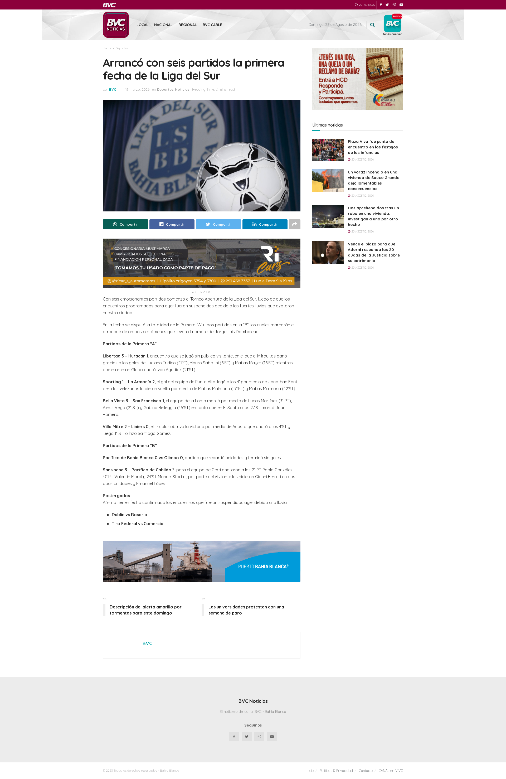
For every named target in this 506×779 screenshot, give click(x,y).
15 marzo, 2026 (137, 89)
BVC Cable (212, 24)
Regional (187, 24)
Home (107, 48)
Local (142, 24)
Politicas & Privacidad (336, 770)
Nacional (163, 24)
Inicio (310, 770)
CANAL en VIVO (391, 770)
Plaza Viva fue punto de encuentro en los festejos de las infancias (373, 147)
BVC (112, 89)
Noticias (182, 89)
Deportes (121, 48)
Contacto (366, 770)
